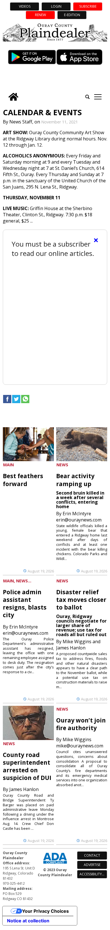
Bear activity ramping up (75, 480)
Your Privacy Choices (45, 911)
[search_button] (87, 97)
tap (97, 97)
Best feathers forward (23, 480)
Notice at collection (28, 920)
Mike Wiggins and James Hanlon (78, 644)
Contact (92, 855)
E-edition (72, 14)
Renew (40, 14)
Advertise (92, 864)
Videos (24, 6)
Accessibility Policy (93, 874)
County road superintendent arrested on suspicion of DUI (27, 766)
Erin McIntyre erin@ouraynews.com (79, 516)
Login (56, 6)
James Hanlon (24, 789)
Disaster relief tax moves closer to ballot (81, 599)
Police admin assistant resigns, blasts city (25, 603)
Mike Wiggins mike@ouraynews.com (79, 742)
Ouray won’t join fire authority (81, 724)
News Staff (20, 122)
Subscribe (87, 6)
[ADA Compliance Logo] (55, 864)
